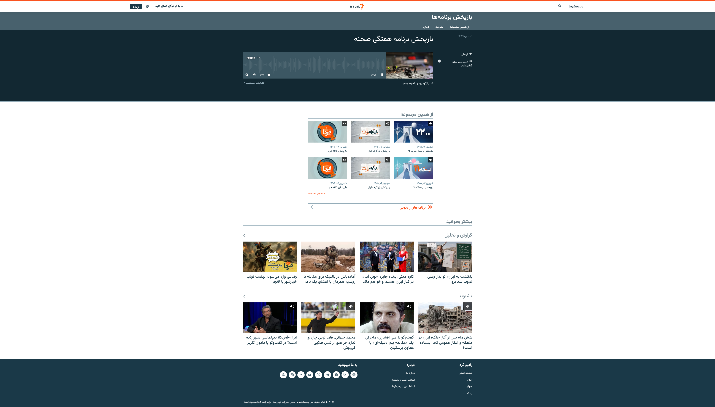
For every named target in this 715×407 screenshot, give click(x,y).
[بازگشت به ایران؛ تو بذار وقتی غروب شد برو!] (445, 257)
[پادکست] (147, 6)
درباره (426, 27)
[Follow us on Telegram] (327, 374)
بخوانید (440, 27)
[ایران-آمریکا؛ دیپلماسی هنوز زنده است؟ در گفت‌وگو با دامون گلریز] (270, 317)
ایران (469, 380)
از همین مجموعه (459, 27)
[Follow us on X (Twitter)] (318, 374)
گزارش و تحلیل (458, 235)
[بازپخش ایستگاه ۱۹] (413, 168)
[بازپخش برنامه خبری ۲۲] (413, 132)
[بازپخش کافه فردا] (327, 132)
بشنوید (465, 296)
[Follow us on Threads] (283, 374)
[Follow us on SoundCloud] (300, 374)
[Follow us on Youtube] (309, 374)
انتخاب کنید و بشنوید (403, 380)
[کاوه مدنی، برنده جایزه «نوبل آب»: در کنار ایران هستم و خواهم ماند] (387, 257)
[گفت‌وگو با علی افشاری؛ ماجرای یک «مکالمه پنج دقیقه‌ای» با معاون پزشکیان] (387, 317)
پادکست (467, 394)
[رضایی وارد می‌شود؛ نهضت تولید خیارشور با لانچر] (270, 257)
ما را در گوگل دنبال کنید (169, 6)
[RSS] (345, 374)
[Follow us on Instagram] (292, 374)
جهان (469, 387)
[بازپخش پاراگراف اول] (370, 132)
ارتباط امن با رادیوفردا (403, 387)
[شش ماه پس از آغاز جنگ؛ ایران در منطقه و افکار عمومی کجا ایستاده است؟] (445, 317)
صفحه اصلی (465, 373)
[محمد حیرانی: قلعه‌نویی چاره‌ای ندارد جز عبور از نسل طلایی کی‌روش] (328, 317)
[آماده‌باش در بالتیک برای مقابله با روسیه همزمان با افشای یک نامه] (328, 257)
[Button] (466, 55)
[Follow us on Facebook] (336, 374)
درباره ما (410, 373)
